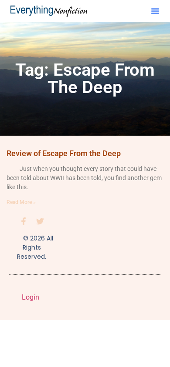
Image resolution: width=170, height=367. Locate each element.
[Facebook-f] (23, 221)
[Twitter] (40, 221)
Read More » (21, 202)
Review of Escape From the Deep (64, 153)
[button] (155, 10)
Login (30, 297)
